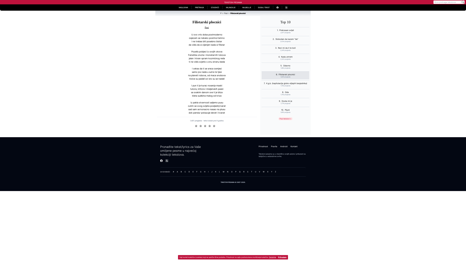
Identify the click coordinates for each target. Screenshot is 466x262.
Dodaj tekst (264, 7)
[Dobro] (210, 126)
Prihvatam (282, 257)
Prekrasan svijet (286, 30)
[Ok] (206, 126)
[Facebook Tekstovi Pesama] (277, 7)
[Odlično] (215, 126)
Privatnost (263, 146)
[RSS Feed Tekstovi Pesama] (286, 7)
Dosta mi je (287, 101)
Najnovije (230, 7)
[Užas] (197, 126)
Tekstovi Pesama (233, 2)
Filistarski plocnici (287, 74)
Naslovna (183, 7)
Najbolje (246, 7)
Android (283, 146)
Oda (287, 92)
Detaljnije (272, 257)
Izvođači (215, 7)
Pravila (274, 146)
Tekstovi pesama (265, 154)
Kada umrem (287, 57)
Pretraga (199, 7)
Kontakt (294, 146)
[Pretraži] (463, 2)
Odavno (286, 65)
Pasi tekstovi (285, 119)
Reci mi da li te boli (287, 48)
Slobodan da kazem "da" (286, 39)
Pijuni (287, 110)
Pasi (207, 27)
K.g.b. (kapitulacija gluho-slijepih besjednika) (286, 83)
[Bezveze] (201, 126)
